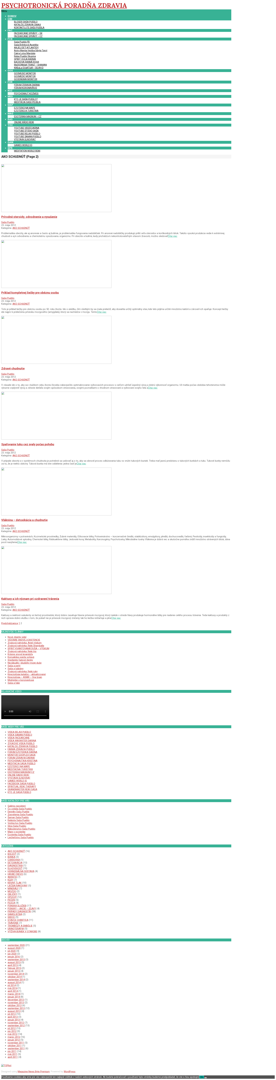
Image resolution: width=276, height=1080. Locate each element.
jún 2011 (12, 1051)
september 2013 (16, 1008)
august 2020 (14, 948)
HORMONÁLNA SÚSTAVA (21, 871)
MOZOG (12, 891)
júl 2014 (12, 985)
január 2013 (14, 1019)
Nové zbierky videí (17, 637)
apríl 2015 (13, 965)
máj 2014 (12, 988)
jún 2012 (12, 1031)
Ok (201, 1077)
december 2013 (16, 999)
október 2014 (15, 976)
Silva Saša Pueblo (17, 826)
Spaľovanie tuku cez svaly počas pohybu (27, 444)
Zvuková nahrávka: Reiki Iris (22, 651)
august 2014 (14, 982)
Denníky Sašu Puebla (18, 811)
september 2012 (16, 1025)
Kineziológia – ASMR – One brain (25, 677)
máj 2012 (12, 1034)
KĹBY (10, 879)
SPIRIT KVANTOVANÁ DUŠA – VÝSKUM (28, 648)
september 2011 (16, 1048)
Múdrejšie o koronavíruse (21, 680)
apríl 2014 (13, 991)
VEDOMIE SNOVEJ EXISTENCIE (24, 639)
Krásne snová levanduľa (20, 654)
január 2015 (14, 971)
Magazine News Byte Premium (34, 1071)
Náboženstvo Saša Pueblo (21, 828)
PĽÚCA (11, 902)
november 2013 (16, 1002)
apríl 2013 (13, 1016)
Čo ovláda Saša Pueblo (20, 808)
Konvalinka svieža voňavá (21, 657)
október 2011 (15, 1045)
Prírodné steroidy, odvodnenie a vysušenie (29, 216)
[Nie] (205, 1077)
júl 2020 (12, 951)
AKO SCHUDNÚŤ (21, 228)
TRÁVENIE (13, 922)
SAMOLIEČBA (15, 914)
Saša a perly (14, 665)
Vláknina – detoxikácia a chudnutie (24, 520)
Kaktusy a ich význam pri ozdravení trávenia (30, 598)
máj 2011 (12, 1054)
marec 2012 (14, 1037)
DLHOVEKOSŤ (15, 868)
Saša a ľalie (14, 682)
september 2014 (16, 979)
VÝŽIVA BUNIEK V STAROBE (22, 931)
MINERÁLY (13, 888)
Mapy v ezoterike (16, 831)
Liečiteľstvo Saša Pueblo (21, 837)
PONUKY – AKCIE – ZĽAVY (22, 908)
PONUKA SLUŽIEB (17, 905)
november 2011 (16, 1042)
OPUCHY (12, 897)
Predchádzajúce (9, 623)
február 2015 (14, 968)
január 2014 (14, 996)
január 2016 (14, 956)
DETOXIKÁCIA (15, 862)
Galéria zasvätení (17, 806)
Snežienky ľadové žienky (20, 660)
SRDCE (11, 917)
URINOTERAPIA (16, 928)
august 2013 (14, 1011)
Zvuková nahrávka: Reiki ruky (23, 671)
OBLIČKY (12, 894)
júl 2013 (12, 1014)
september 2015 (16, 959)
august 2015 (14, 962)
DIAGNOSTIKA (15, 865)
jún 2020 (12, 953)
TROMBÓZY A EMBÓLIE (20, 925)
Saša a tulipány (15, 668)
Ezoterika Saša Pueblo (19, 834)
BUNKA (11, 856)
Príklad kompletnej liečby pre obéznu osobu (30, 292)
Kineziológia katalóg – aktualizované (27, 674)
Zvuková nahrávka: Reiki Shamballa (26, 645)
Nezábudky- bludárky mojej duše (25, 662)
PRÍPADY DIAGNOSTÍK (19, 911)
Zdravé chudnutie (13, 368)
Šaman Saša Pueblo (18, 817)
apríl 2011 (13, 1057)
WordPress (69, 1071)
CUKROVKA (14, 859)
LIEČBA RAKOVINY (17, 885)
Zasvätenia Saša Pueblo (20, 814)
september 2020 (16, 945)
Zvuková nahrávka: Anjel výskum (25, 642)
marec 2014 (14, 994)
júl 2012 (12, 1028)
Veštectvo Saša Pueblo (20, 823)
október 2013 (15, 1005)
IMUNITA (12, 877)
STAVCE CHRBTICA (18, 920)
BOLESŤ (12, 854)
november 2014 (16, 973)
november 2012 (16, 1022)
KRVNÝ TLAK (15, 882)
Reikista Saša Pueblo (19, 820)
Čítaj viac (172, 236)
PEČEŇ (11, 900)
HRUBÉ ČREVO (15, 874)
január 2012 (14, 1039)
